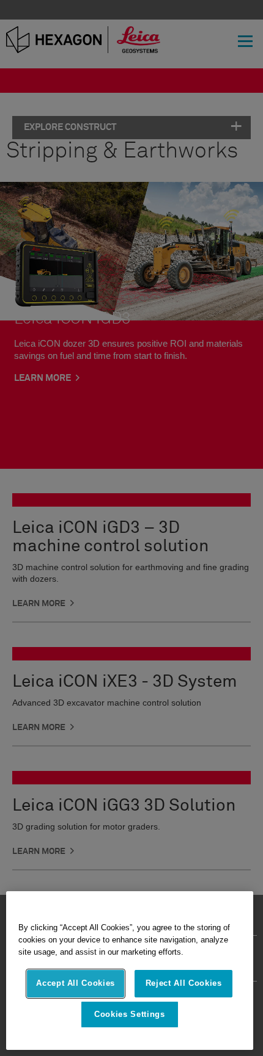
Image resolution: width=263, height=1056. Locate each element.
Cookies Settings (129, 1014)
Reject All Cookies (184, 983)
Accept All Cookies (75, 983)
